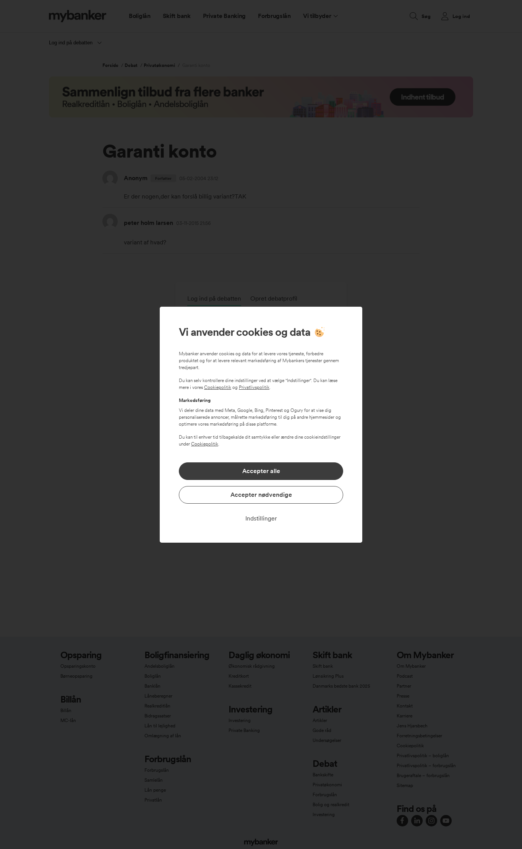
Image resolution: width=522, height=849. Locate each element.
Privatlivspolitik (254, 387)
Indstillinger (261, 518)
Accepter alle (261, 471)
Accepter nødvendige (261, 494)
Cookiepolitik (217, 387)
